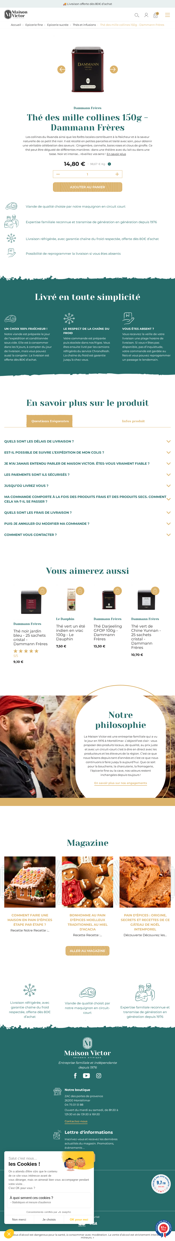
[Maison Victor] (34, 14)
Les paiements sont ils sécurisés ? (37, 475)
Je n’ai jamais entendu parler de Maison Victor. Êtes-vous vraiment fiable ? (77, 463)
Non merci (19, 1219)
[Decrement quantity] (58, 174)
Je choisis (49, 1219)
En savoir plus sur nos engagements (120, 783)
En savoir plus (116, 154)
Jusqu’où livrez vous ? (26, 486)
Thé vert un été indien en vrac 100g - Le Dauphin (70, 632)
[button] (9, 1234)
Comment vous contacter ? (30, 535)
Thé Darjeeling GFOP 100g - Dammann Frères (108, 632)
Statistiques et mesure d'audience (31, 1202)
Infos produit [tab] (133, 421)
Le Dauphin (65, 619)
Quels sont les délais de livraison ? (39, 441)
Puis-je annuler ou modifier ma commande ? (46, 524)
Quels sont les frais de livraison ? (38, 513)
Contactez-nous (76, 1121)
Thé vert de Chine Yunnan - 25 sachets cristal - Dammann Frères (146, 637)
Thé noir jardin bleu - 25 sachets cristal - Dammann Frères (30, 637)
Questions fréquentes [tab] (50, 421)
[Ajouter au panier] (42, 591)
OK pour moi (79, 1219)
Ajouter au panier (87, 187)
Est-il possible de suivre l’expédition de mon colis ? (54, 452)
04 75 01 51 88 (74, 1104)
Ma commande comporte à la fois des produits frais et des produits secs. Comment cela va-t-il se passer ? (85, 499)
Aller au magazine (87, 951)
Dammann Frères (87, 108)
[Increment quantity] (117, 174)
